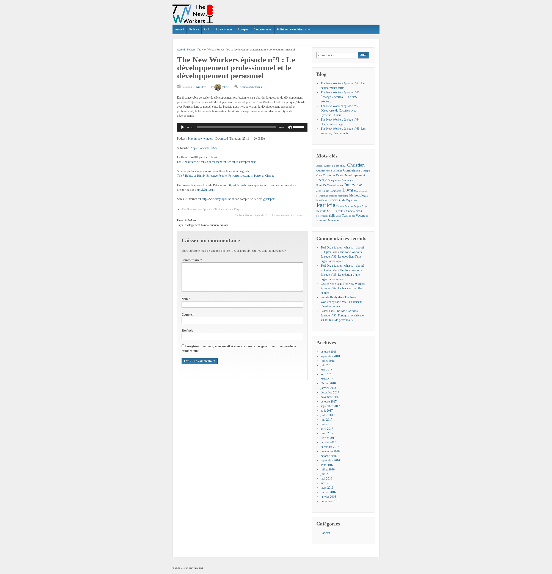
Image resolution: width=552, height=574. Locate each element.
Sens (359, 210)
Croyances (329, 175)
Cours (319, 175)
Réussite (224, 224)
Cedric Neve (328, 283)
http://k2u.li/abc (237, 185)
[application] (242, 127)
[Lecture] (182, 127)
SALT (330, 210)
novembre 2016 (330, 451)
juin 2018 (326, 365)
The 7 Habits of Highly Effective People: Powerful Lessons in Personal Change (225, 175)
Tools (351, 215)
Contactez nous (263, 29)
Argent (319, 166)
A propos (242, 29)
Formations (347, 180)
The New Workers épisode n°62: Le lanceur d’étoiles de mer (343, 288)
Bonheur (341, 165)
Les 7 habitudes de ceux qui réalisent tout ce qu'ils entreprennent (216, 162)
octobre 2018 (329, 351)
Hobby (340, 185)
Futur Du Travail (326, 185)
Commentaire (192, 260)
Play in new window (200, 138)
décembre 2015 (330, 501)
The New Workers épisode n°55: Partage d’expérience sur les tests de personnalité (342, 315)
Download (221, 138)
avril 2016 (327, 483)
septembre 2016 (330, 460)
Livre (347, 190)
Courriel (187, 314)
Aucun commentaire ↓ (251, 86)
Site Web (187, 330)
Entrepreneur (334, 180)
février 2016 (328, 492)
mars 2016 (327, 487)
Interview (353, 185)
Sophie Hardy (329, 297)
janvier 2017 (328, 442)
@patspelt (269, 199)
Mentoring (343, 196)
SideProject (322, 216)
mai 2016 (326, 478)
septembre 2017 (330, 406)
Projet (364, 206)
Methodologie (358, 195)
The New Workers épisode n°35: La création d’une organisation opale (341, 275)
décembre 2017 (330, 392)
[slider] (299, 127)
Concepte (365, 171)
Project (357, 206)
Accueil (179, 29)
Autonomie (329, 166)
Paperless (351, 200)
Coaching (337, 171)
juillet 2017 (328, 415)
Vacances (362, 215)
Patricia (205, 224)
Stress (338, 216)
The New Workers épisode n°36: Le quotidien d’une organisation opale (341, 256)
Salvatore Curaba (345, 210)
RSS (214, 148)
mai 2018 (326, 369)
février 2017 (328, 437)
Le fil (207, 29)
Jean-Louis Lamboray (329, 190)
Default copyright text (191, 567)
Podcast (194, 29)
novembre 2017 (330, 397)
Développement (192, 224)
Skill (331, 215)
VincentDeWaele (327, 220)
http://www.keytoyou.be (216, 199)
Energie (321, 180)
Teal (345, 215)
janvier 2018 (328, 388)
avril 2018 (327, 374)
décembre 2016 (330, 446)
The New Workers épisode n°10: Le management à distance (268, 215)
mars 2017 (327, 433)
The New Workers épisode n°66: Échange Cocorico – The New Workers (340, 97)
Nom (185, 298)
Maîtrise (333, 196)
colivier (225, 86)
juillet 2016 (328, 469)
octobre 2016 (329, 456)
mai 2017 (326, 424)
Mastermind (322, 196)
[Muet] (290, 127)
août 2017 (327, 410)
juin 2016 (326, 474)
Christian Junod (324, 171)
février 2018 (328, 383)
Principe (214, 224)
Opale (341, 200)
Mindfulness (322, 200)
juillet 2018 (328, 360)
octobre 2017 (329, 401)
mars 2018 (327, 379)
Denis (339, 175)
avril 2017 (327, 428)
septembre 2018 (330, 356)
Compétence (351, 170)
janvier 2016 (328, 496)
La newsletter (224, 29)
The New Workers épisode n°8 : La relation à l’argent (212, 209)
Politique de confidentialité (293, 29)
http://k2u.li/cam (205, 189)
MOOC (333, 200)
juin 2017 (326, 419)
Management (360, 191)
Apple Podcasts (199, 148)
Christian (356, 165)
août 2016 (327, 465)
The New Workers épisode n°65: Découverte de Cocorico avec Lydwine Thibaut (340, 110)
